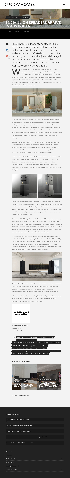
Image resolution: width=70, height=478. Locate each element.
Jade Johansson (13, 31)
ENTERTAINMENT (45, 379)
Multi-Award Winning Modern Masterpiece (19, 419)
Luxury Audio (41, 348)
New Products (17, 17)
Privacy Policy (10, 462)
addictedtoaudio (17, 331)
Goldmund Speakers (40, 345)
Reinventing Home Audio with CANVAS (24, 386)
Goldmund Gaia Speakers (21, 345)
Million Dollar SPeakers (51, 350)
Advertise (9, 451)
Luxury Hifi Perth (19, 350)
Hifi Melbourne (18, 348)
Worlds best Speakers (40, 353)
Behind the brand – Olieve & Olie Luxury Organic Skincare (22, 442)
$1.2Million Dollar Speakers (27, 337)
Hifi (8, 17)
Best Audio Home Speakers (26, 340)
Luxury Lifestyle (21, 381)
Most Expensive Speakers (21, 353)
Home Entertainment (22, 379)
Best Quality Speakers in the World (25, 342)
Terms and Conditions (12, 469)
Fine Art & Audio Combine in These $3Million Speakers (49, 385)
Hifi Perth (30, 348)
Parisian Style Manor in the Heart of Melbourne (21, 425)
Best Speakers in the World (50, 342)
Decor (42, 377)
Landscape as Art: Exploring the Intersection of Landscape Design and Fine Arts (32, 437)
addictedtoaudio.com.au (21, 325)
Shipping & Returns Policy (13, 466)
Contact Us (9, 455)
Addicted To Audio (48, 43)
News (27, 17)
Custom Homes (10, 458)
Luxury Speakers (34, 350)
